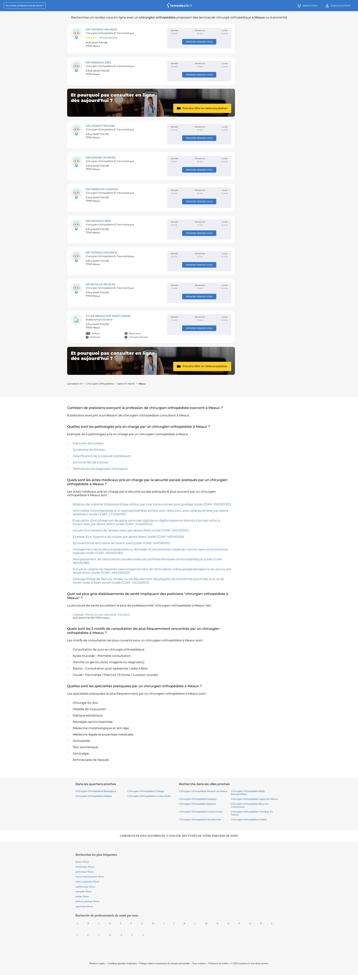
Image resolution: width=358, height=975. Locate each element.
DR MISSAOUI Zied (98, 62)
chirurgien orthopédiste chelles (249, 819)
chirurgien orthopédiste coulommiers (200, 811)
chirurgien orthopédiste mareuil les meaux (203, 791)
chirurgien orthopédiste (100, 383)
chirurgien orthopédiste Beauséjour (96, 791)
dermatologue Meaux (85, 866)
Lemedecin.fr (75, 383)
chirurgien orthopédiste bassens (197, 803)
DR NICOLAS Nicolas (100, 284)
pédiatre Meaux (82, 896)
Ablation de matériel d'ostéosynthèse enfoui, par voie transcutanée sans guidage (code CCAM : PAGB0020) (152, 504)
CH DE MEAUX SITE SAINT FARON (108, 316)
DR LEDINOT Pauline (100, 125)
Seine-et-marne (126, 383)
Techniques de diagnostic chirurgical (100, 468)
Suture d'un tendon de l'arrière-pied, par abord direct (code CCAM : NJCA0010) (131, 530)
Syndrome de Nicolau (89, 449)
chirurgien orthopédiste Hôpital (94, 796)
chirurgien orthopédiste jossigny (198, 799)
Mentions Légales (97, 963)
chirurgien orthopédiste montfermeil (200, 819)
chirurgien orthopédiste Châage (145, 791)
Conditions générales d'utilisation (122, 963)
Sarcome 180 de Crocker (91, 462)
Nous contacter (199, 963)
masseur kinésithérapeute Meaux (90, 876)
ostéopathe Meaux (84, 891)
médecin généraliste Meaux (87, 881)
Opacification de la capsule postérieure (102, 456)
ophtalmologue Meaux (85, 886)
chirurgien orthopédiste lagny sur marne (254, 799)
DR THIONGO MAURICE (101, 29)
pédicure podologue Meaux (88, 901)
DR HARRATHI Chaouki (102, 189)
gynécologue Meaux (84, 871)
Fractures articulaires (88, 443)
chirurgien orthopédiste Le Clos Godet (149, 796)
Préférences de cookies (218, 963)
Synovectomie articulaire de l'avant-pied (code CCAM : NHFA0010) (121, 543)
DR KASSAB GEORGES (101, 157)
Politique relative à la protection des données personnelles (164, 963)
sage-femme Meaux (84, 906)
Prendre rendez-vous (199, 41)
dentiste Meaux (82, 862)
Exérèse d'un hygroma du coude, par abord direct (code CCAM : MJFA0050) (128, 536)
